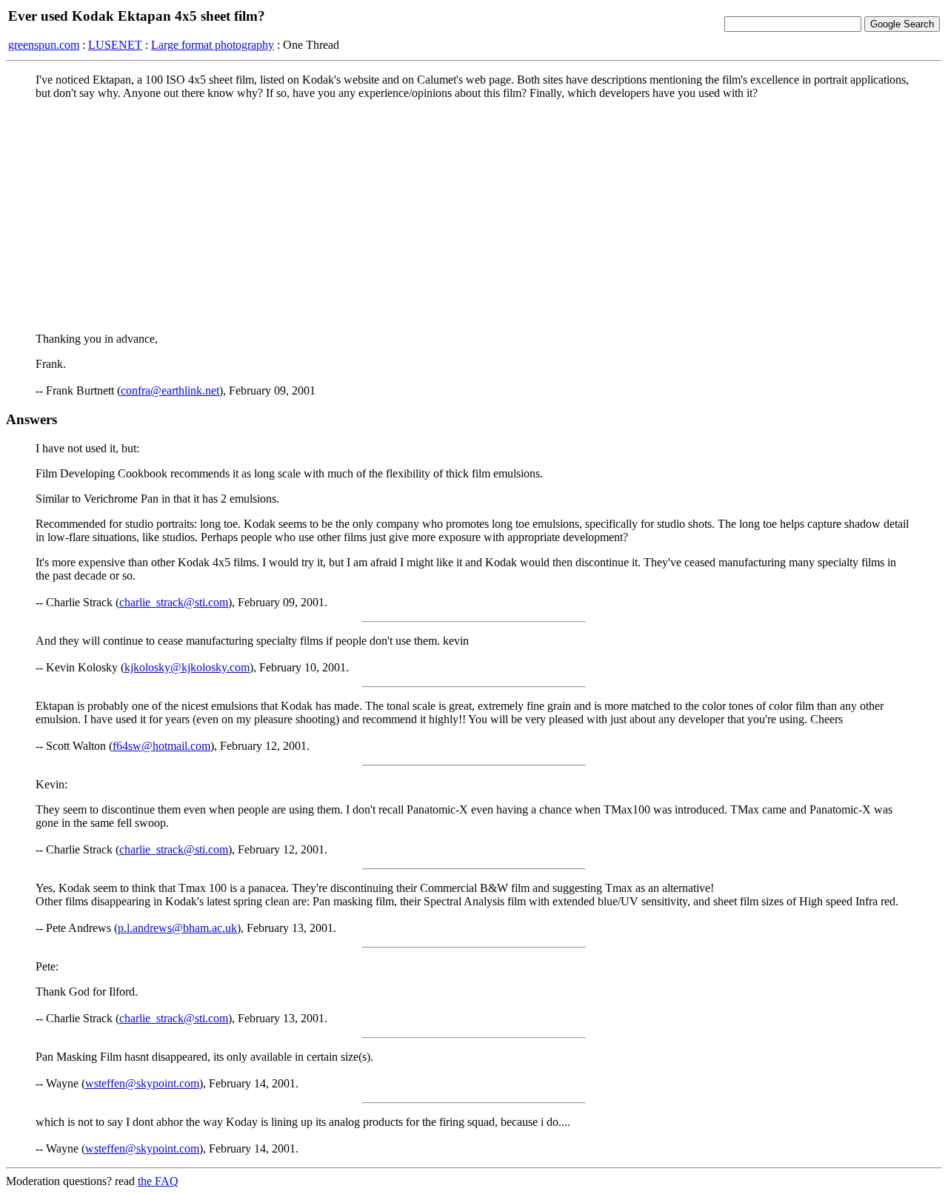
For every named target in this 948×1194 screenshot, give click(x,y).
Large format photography (212, 44)
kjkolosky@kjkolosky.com (187, 667)
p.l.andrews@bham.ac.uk (177, 928)
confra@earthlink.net (170, 390)
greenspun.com (43, 44)
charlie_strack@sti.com (173, 602)
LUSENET (115, 44)
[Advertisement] (474, 215)
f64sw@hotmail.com (161, 745)
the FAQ (158, 1181)
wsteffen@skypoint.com (142, 1083)
